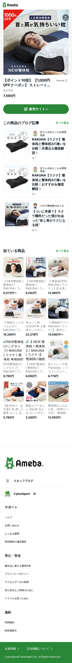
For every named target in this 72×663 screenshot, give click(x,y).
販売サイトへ (38, 109)
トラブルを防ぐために (17, 598)
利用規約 (9, 622)
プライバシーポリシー (17, 573)
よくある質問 (12, 533)
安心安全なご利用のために (19, 590)
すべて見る (62, 122)
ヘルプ (8, 517)
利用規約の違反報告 (15, 541)
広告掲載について (38, 648)
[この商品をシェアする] (65, 17)
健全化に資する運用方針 (18, 565)
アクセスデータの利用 (17, 581)
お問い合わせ (12, 525)
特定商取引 (11, 630)
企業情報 (10, 648)
